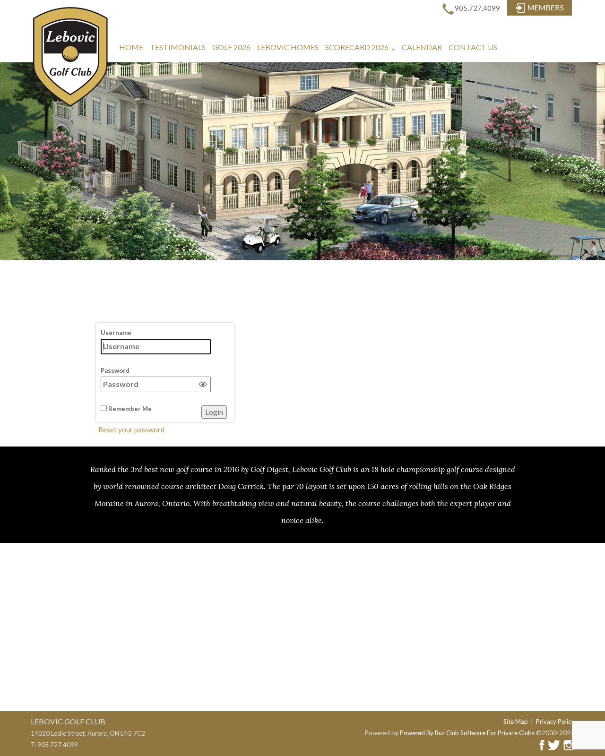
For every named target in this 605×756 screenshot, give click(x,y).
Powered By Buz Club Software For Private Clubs (467, 733)
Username (116, 332)
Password (115, 370)
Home (131, 47)
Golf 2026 (231, 47)
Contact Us (473, 47)
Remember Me (129, 408)
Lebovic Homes (288, 47)
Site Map (515, 721)
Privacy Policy (555, 721)
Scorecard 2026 (361, 51)
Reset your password (131, 429)
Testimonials (178, 47)
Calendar (422, 47)
